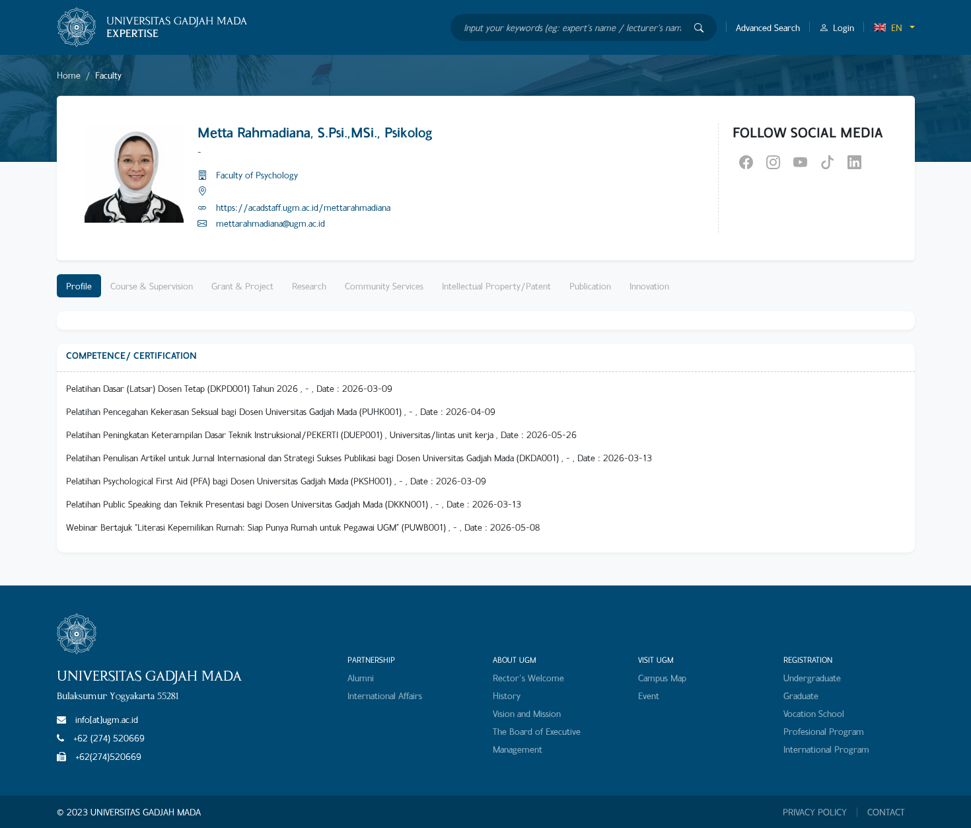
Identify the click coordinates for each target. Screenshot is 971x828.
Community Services (384, 285)
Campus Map (662, 677)
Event (648, 695)
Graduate (800, 695)
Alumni (360, 677)
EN (896, 27)
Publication (590, 285)
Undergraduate (812, 677)
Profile (79, 285)
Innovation (649, 285)
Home (69, 75)
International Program (826, 749)
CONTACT (886, 812)
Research (309, 285)
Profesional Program (823, 731)
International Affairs (384, 695)
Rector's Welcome (528, 677)
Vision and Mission (527, 713)
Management (517, 749)
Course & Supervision (151, 285)
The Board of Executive (537, 731)
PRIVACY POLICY (815, 812)
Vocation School (813, 713)
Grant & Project (242, 285)
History (507, 695)
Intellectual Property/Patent (496, 285)
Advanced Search (768, 27)
